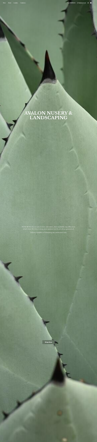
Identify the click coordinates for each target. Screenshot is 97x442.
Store (4, 3)
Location (16, 3)
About (9, 3)
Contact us (22, 3)
